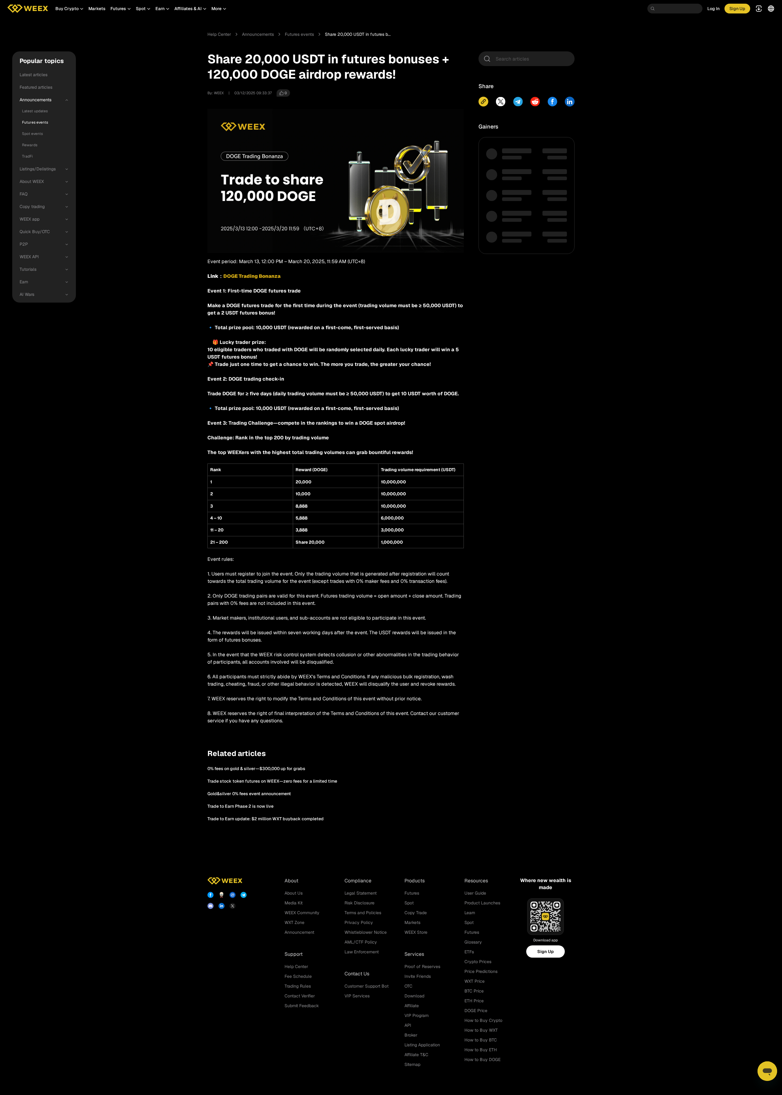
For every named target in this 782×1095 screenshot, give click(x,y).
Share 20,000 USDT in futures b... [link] (358, 34)
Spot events (32, 133)
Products (414, 880)
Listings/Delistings (38, 169)
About (291, 880)
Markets (97, 8)
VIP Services (357, 996)
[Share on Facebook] (552, 101)
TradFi (27, 156)
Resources (476, 880)
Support (294, 954)
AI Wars (27, 294)
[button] (69, 8)
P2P (24, 244)
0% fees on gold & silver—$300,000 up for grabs (256, 768)
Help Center (219, 34)
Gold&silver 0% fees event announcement (249, 793)
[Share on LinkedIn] (570, 101)
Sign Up (545, 951)
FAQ (24, 194)
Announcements (35, 99)
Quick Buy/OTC (35, 231)
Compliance (357, 880)
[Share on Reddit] (535, 101)
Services (414, 954)
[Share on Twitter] (500, 101)
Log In (713, 8)
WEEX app (29, 219)
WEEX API (29, 256)
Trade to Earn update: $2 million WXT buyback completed (265, 818)
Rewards (29, 145)
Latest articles (33, 74)
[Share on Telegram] (518, 101)
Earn (24, 282)
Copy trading (32, 206)
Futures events (35, 122)
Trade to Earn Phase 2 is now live (240, 806)
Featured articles (36, 87)
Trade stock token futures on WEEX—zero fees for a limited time (272, 781)
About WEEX (32, 181)
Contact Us (356, 973)
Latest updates (35, 111)
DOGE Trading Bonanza (252, 276)
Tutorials (28, 269)
